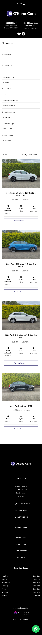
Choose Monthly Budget (10, 100)
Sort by (24, 155)
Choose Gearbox (7, 135)
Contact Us (21, 557)
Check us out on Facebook (23, 34)
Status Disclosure (21, 551)
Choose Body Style (8, 112)
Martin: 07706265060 (11, 28)
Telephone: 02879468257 (21, 504)
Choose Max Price (8, 89)
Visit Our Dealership (30, 28)
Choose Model (7, 66)
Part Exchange (21, 537)
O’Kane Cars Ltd (21, 13)
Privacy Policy (21, 544)
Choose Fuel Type (8, 124)
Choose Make (6, 54)
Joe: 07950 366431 (11, 25)
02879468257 (11, 23)
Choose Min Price (8, 77)
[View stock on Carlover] (19, 34)
